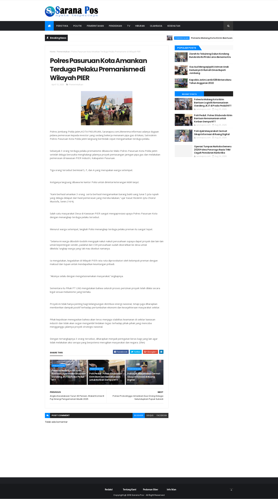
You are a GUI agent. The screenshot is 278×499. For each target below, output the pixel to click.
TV (128, 25)
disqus (149, 415)
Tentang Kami (129, 490)
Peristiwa (62, 25)
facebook (162, 415)
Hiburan (140, 25)
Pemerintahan (95, 25)
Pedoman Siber (150, 490)
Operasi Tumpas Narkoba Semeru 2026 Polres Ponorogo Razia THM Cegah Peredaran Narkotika (212, 149)
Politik (77, 25)
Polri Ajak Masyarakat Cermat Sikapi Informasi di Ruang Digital (143, 376)
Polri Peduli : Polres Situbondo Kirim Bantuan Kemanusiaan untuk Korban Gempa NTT (105, 376)
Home (53, 51)
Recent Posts (189, 94)
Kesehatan (173, 25)
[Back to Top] (231, 488)
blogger (138, 415)
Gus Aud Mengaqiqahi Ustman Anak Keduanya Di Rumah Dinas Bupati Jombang (209, 70)
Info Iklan (171, 490)
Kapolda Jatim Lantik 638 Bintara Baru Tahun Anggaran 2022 (210, 81)
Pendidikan (115, 25)
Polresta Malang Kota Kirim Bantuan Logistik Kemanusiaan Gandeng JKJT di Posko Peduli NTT (68, 375)
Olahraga (156, 25)
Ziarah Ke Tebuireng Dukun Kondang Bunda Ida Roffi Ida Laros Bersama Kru (210, 55)
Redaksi (109, 490)
